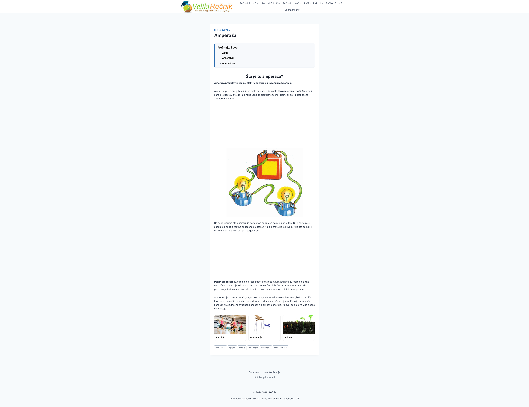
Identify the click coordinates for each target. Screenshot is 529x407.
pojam (232, 348)
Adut (225, 52)
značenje (266, 348)
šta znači (253, 348)
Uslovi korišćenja (271, 372)
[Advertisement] (264, 124)
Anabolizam (228, 63)
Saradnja (254, 372)
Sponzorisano (292, 9)
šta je (242, 348)
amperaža (220, 348)
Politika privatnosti (264, 377)
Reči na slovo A (222, 30)
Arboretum (228, 58)
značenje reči (280, 348)
